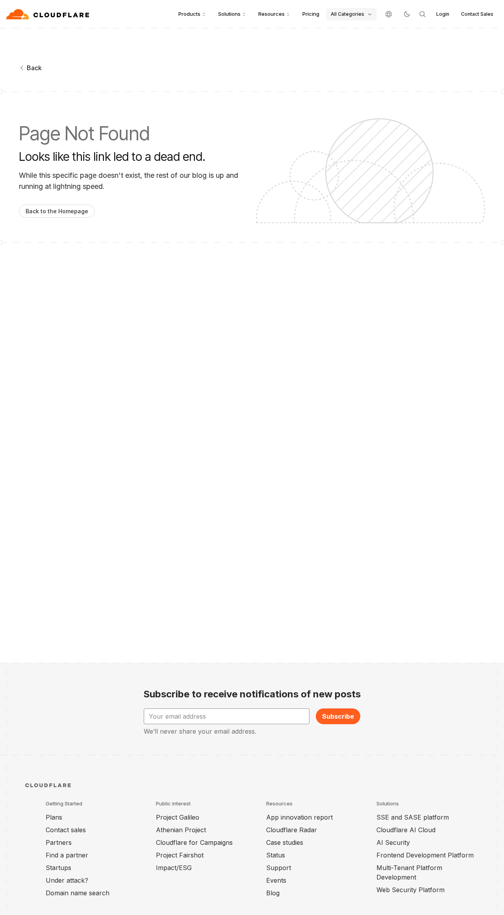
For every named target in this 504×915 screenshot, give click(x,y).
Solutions (229, 14)
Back (34, 68)
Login (442, 14)
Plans (54, 817)
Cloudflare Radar (291, 830)
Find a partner (67, 855)
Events (276, 880)
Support (278, 868)
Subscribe (338, 716)
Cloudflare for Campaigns (194, 842)
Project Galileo (177, 817)
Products (189, 14)
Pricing (310, 14)
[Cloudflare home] (48, 14)
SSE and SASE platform (412, 817)
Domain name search (77, 893)
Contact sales (66, 830)
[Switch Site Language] (388, 14)
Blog (273, 893)
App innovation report (299, 817)
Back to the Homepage (57, 211)
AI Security (393, 842)
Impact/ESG (174, 868)
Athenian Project (181, 830)
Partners (59, 842)
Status (275, 855)
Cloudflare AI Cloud (405, 830)
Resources (271, 14)
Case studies (284, 842)
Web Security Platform (410, 890)
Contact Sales (477, 14)
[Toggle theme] (406, 14)
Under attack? (67, 880)
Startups (58, 868)
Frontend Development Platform (425, 855)
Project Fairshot (180, 855)
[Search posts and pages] (422, 14)
